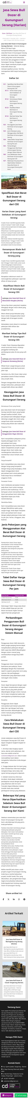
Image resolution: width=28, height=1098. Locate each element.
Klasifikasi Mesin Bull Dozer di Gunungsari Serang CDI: (16, 111)
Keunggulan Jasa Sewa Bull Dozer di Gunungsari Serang (15, 127)
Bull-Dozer (9, 33)
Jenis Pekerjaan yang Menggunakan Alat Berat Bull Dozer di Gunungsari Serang (15, 134)
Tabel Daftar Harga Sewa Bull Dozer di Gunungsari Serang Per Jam (15, 142)
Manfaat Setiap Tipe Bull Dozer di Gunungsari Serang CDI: (16, 119)
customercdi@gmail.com (9, 756)
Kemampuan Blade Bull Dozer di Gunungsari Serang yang (16, 102)
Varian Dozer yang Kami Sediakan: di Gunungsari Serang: (15, 94)
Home (3, 33)
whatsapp (21, 1095)
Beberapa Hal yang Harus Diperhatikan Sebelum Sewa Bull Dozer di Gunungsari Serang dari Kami (15, 165)
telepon (8, 1095)
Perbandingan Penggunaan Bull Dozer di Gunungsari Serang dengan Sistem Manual (14, 149)
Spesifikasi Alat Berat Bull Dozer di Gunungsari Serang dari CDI (15, 86)
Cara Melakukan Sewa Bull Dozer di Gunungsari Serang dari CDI (15, 156)
